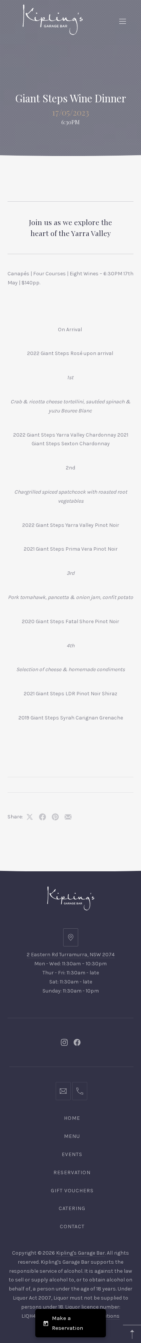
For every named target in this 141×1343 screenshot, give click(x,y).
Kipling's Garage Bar (80, 1253)
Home (72, 1118)
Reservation (72, 1172)
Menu (72, 1136)
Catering (72, 1208)
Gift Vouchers (72, 1190)
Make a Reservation (67, 1323)
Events (72, 1154)
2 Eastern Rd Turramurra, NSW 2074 (71, 954)
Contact (72, 1226)
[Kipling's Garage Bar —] (53, 19)
